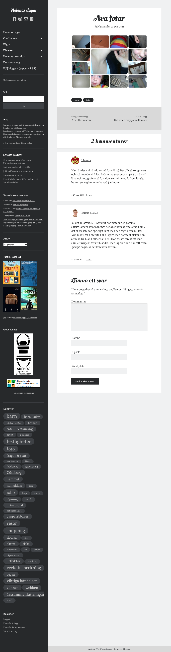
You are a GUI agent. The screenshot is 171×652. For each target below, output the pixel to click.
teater (37, 549)
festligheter (19, 441)
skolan (12, 537)
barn (12, 416)
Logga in (7, 619)
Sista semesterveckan (13, 175)
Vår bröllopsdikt (20, 204)
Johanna (86, 160)
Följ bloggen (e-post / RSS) (19, 68)
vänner (12, 588)
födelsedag (12, 466)
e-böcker (24, 435)
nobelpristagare (14, 511)
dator (10, 434)
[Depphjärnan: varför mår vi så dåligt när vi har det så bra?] (29, 309)
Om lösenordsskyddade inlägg (18, 143)
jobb (11, 492)
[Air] (11, 312)
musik (28, 499)
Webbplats (77, 366)
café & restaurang (20, 429)
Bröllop (32, 423)
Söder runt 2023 (22, 216)
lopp (24, 493)
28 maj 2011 (117, 26)
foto (11, 448)
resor (12, 523)
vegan (11, 574)
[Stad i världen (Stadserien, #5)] (29, 285)
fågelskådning (12, 461)
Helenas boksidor (14, 56)
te (25, 549)
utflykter (14, 561)
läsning (37, 493)
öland (9, 600)
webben (31, 588)
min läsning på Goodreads (25, 318)
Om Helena (10, 38)
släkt (26, 543)
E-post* (75, 352)
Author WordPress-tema (99, 649)
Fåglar (7, 44)
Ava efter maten (81, 120)
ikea (31, 486)
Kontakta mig (11, 62)
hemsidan (14, 486)
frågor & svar (16, 456)
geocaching (31, 466)
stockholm (12, 549)
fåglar (27, 461)
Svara (89, 195)
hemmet (13, 479)
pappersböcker (18, 516)
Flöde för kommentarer (14, 627)
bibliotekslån (14, 423)
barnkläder (32, 417)
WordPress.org (10, 631)
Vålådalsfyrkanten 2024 (24, 200)
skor (26, 538)
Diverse (8, 50)
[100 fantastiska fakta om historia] (11, 283)
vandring (32, 561)
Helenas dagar (24, 10)
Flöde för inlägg (10, 623)
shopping (16, 530)
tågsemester (13, 555)
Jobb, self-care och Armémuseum (18, 171)
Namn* (75, 337)
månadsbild (15, 505)
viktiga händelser (22, 581)
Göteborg (14, 472)
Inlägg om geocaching (24, 393)
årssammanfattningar (26, 594)
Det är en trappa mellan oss (130, 120)
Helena (85, 212)
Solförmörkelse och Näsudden (17, 167)
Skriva (11, 543)
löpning (12, 499)
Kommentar (78, 301)
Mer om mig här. (23, 137)
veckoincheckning (24, 567)
